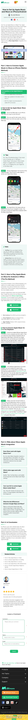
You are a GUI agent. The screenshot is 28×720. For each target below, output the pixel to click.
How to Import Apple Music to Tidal (13, 569)
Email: (4, 641)
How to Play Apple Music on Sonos (13, 561)
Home (5, 663)
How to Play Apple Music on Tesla (13, 557)
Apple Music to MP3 (21, 371)
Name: (4, 635)
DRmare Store (10, 692)
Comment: (5, 619)
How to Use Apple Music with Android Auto (15, 563)
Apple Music (21, 17)
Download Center (12, 697)
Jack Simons (16, 15)
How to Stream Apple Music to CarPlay (14, 559)
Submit (14, 651)
